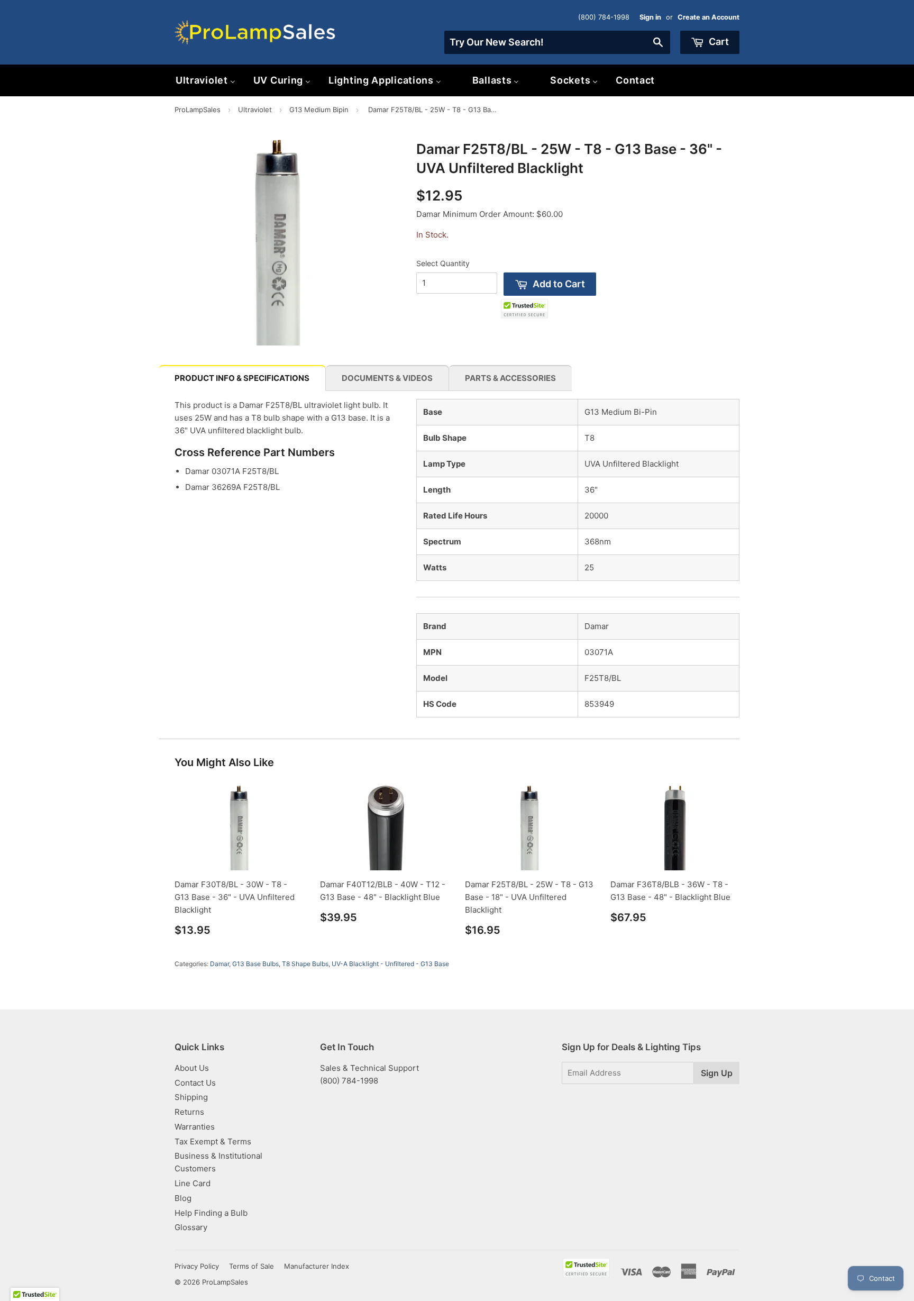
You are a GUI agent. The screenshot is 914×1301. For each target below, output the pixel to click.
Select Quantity (443, 263)
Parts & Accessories (510, 378)
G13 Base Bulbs (255, 964)
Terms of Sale (251, 1266)
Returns (189, 1112)
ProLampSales (198, 109)
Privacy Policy (197, 1266)
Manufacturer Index (316, 1266)
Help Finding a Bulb (211, 1213)
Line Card (193, 1183)
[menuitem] (205, 80)
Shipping (191, 1097)
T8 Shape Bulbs (305, 964)
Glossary (191, 1227)
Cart (718, 41)
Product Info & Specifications (242, 378)
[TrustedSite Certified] (524, 309)
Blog (183, 1198)
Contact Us (195, 1083)
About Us (192, 1068)
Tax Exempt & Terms (213, 1141)
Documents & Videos (387, 378)
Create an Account (708, 17)
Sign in (650, 17)
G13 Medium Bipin (319, 109)
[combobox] (557, 42)
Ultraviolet (255, 109)
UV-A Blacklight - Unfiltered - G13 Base (390, 964)
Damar (219, 964)
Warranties (195, 1127)
